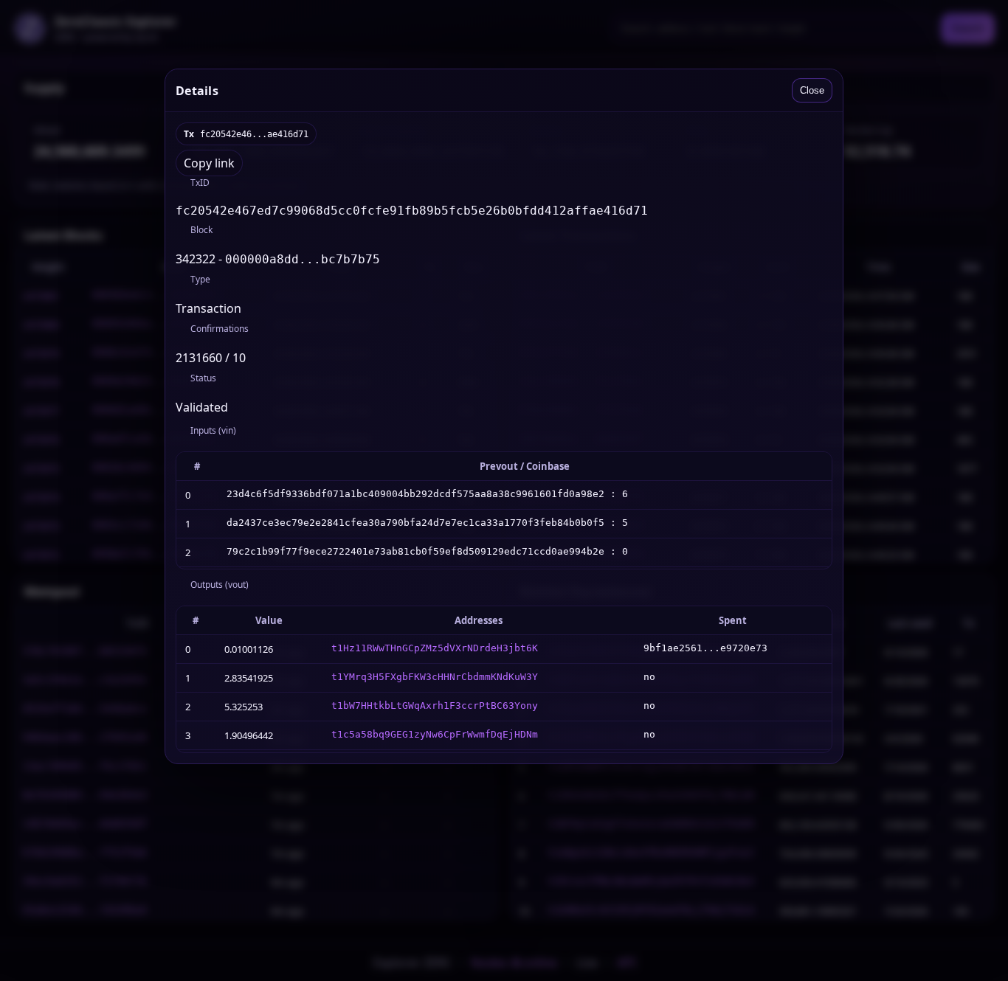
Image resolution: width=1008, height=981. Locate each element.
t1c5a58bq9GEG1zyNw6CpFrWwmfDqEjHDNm (434, 734)
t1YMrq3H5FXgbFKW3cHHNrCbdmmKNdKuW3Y (434, 676)
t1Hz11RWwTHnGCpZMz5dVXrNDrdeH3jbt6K (434, 648)
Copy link (209, 163)
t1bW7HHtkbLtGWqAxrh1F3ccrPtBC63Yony (434, 705)
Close (812, 90)
